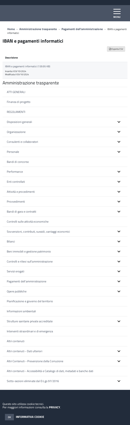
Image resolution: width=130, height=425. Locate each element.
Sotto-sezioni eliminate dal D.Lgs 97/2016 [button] (33, 381)
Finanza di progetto (18, 102)
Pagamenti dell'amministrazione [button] (26, 281)
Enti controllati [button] (16, 182)
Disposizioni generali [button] (19, 122)
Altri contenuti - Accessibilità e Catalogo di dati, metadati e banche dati (50, 371)
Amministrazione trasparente (38, 29)
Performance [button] (15, 171)
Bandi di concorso (18, 162)
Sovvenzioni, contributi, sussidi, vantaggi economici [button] (38, 231)
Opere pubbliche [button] (16, 291)
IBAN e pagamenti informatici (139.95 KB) (27, 66)
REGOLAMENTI (16, 112)
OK (9, 417)
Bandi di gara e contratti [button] (21, 211)
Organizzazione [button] (16, 132)
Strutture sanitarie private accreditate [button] (30, 321)
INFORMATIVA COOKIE (30, 417)
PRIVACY (54, 407)
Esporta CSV (117, 49)
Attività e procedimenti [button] (21, 192)
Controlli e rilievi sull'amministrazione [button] (30, 261)
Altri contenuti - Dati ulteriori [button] (24, 351)
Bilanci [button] (11, 241)
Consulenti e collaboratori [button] (22, 142)
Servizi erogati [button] (15, 271)
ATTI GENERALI (16, 92)
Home (11, 29)
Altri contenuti (15, 341)
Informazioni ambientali (21, 311)
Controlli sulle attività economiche (28, 221)
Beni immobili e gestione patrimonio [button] (29, 251)
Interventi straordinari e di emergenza (30, 331)
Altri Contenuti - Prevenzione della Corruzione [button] (35, 361)
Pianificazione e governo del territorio (30, 301)
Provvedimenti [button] (16, 201)
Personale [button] (13, 152)
